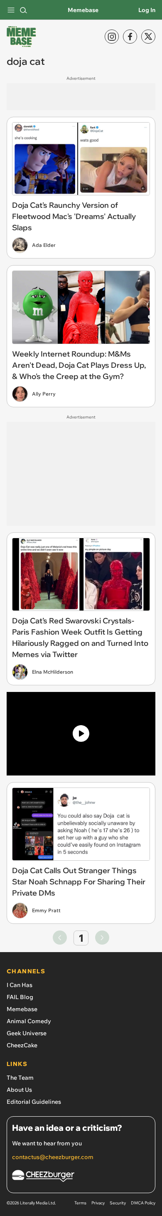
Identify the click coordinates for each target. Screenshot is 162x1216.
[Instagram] (112, 37)
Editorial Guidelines (34, 1101)
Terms (80, 1203)
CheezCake (22, 1045)
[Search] (23, 10)
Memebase (83, 10)
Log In (146, 10)
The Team (20, 1077)
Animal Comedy (29, 1021)
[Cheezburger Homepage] (81, 1177)
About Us (19, 1089)
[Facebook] (130, 37)
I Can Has (19, 985)
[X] (148, 37)
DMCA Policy (143, 1203)
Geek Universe (27, 1033)
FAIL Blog (20, 997)
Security (118, 1203)
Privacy (98, 1203)
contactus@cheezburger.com (52, 1157)
